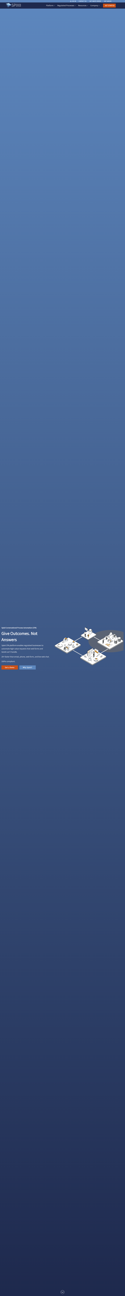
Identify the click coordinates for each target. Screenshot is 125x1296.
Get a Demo (9, 667)
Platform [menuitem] (49, 5)
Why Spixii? (27, 667)
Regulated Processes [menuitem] (65, 5)
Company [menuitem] (94, 5)
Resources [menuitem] (82, 5)
